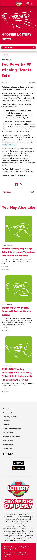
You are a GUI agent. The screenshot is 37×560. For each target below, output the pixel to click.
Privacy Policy (8, 554)
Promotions (7, 425)
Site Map (7, 556)
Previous (7, 192)
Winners (6, 421)
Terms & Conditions (21, 554)
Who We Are (8, 444)
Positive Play (8, 440)
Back (5, 55)
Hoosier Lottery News (11, 436)
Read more (21, 325)
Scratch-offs (8, 413)
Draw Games (8, 409)
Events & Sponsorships (12, 428)
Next (32, 192)
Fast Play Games (9, 417)
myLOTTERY (8, 432)
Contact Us (7, 448)
